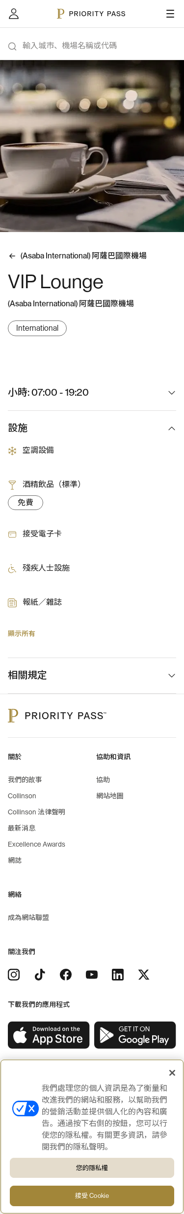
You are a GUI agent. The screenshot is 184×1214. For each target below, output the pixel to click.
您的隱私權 (92, 1168)
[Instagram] (14, 974)
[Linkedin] (118, 974)
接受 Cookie (92, 1196)
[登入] (14, 14)
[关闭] (172, 1073)
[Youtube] (92, 974)
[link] (49, 1035)
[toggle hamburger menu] (170, 14)
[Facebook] (66, 974)
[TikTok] (40, 974)
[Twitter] (144, 974)
